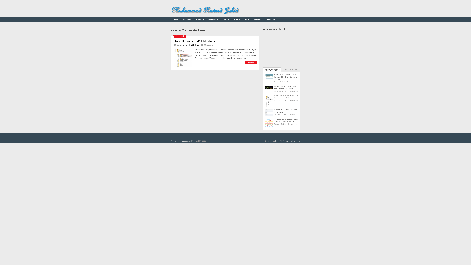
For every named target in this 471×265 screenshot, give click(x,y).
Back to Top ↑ (294, 141)
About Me (271, 19)
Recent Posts (290, 70)
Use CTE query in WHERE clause (195, 41)
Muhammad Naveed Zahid (181, 141)
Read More (251, 63)
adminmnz (183, 45)
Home (176, 19)
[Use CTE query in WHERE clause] (184, 57)
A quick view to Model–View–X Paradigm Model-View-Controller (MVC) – (285, 77)
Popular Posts (272, 70)
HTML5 (237, 19)
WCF (247, 19)
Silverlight (258, 19)
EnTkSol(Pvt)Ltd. (281, 141)
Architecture (213, 19)
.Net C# (226, 19)
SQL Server (195, 45)
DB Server (199, 19)
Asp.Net (187, 19)
